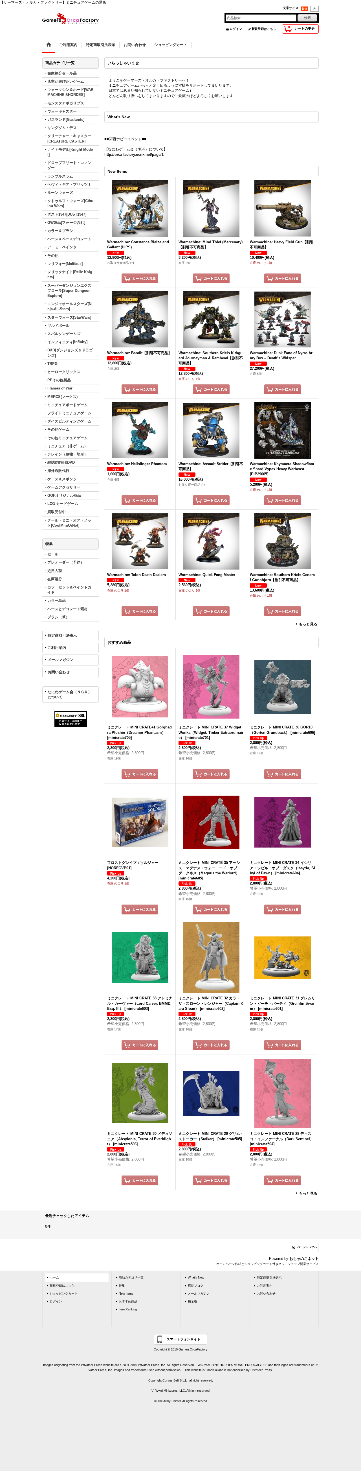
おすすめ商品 (128, 1301)
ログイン (236, 28)
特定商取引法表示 (62, 635)
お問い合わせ (59, 672)
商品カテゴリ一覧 (131, 1277)
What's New (196, 1277)
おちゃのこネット (304, 1259)
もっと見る (308, 624)
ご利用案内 (57, 647)
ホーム (54, 1277)
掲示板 (192, 1301)
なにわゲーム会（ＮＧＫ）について (70, 694)
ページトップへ (307, 1247)
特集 (122, 1285)
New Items (126, 1293)
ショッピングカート (64, 1293)
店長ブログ (195, 1285)
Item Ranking (128, 1309)
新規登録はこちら (264, 28)
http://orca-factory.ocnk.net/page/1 (134, 154)
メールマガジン (60, 660)
